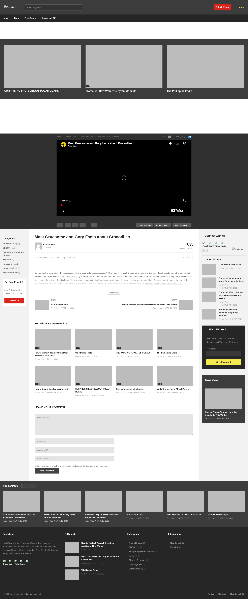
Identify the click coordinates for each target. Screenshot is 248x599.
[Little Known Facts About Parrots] (175, 376)
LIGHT (163, 137)
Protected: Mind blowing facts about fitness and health (231, 295)
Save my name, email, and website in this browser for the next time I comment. (73, 466)
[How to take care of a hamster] (134, 376)
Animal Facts (9, 243)
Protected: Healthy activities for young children (228, 312)
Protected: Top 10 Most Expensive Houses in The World (102, 516)
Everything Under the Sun (141, 551)
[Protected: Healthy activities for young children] (209, 314)
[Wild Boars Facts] (73, 308)
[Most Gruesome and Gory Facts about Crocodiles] (62, 501)
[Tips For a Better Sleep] (209, 269)
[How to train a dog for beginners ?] (53, 376)
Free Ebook (30, 18)
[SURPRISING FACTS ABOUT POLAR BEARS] (42, 66)
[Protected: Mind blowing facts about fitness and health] (209, 297)
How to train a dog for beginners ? (51, 389)
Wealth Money (10, 272)
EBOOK (7, 248)
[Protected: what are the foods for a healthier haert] (209, 282)
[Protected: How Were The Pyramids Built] (124, 66)
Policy (211, 594)
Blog (16, 18)
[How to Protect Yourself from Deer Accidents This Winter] (155, 308)
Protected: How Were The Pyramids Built (111, 91)
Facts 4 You (49, 245)
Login (240, 7)
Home (5, 18)
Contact (222, 594)
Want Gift (14, 300)
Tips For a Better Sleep (230, 264)
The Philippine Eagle (179, 91)
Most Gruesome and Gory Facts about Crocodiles (59, 516)
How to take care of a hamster (130, 389)
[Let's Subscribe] (238, 249)
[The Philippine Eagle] (205, 66)
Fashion (7, 259)
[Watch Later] (83, 225)
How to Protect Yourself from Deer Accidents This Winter (221, 413)
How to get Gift (48, 18)
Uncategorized (10, 268)
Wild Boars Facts (83, 353)
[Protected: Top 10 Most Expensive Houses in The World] (103, 501)
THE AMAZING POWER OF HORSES (133, 353)
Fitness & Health (11, 264)
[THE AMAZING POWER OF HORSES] (134, 339)
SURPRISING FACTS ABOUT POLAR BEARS (31, 90)
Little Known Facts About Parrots (173, 389)
